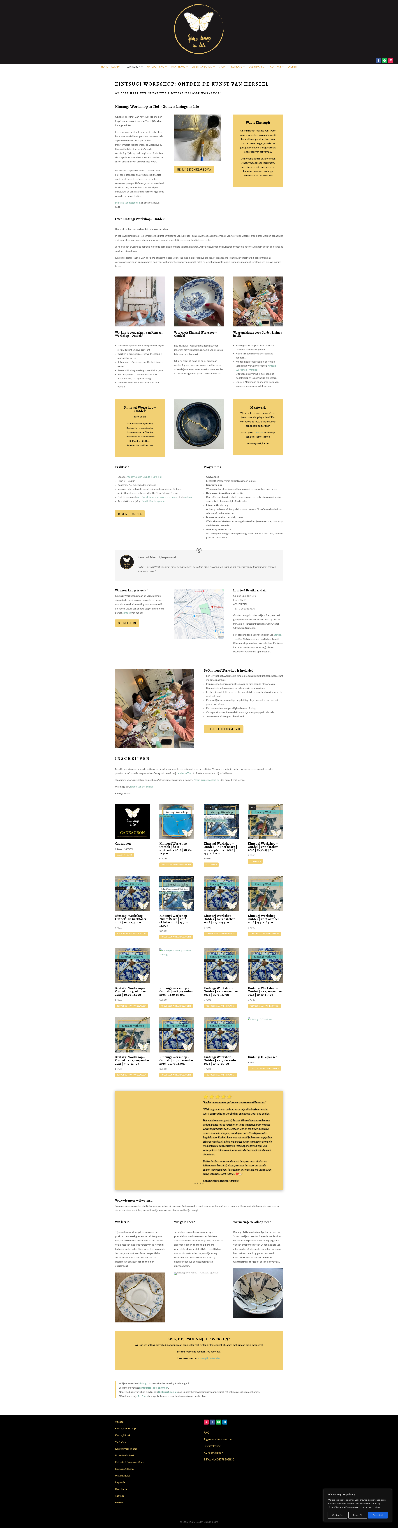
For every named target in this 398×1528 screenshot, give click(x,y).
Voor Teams (178, 67)
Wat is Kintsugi (123, 1475)
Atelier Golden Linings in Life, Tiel (144, 476)
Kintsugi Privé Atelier (209, 1358)
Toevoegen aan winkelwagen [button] (176, 864)
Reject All (357, 1515)
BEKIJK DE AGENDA (129, 514)
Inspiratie (120, 1482)
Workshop (133, 67)
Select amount (124, 855)
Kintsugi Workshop (125, 1428)
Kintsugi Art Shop (124, 1468)
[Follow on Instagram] (390, 60)
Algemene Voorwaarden (218, 1439)
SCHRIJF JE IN (127, 623)
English (292, 67)
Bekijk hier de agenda (153, 500)
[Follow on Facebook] (378, 60)
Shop (222, 67)
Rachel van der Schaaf (141, 786)
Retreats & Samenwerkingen (130, 1461)
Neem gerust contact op (207, 779)
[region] (357, 1505)
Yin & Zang (121, 1441)
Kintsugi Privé (155, 67)
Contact (275, 67)
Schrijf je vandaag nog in (128, 202)
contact (259, 432)
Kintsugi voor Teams (126, 1448)
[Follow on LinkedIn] (224, 1422)
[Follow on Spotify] (384, 60)
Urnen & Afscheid (202, 67)
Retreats (236, 67)
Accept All (378, 1515)
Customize (337, 1515)
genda (119, 1421)
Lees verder (211, 864)
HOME (104, 67)
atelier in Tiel (184, 773)
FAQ (206, 1432)
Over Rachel (256, 67)
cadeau (188, 496)
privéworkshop (145, 496)
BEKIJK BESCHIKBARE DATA (194, 169)
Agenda (115, 67)
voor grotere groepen (166, 496)
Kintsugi (142, 1383)
